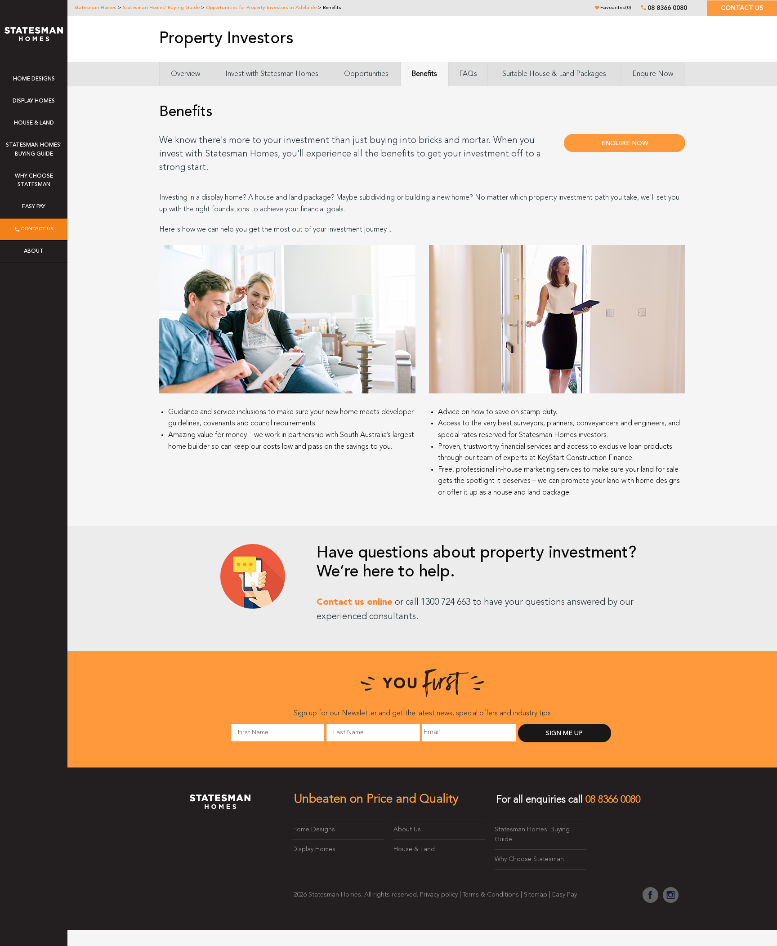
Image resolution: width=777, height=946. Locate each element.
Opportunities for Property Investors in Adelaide (261, 7)
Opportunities (366, 74)
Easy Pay (33, 207)
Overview (185, 74)
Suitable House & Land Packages (554, 74)
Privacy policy (439, 895)
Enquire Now (652, 74)
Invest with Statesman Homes (271, 74)
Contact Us (36, 229)
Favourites (615, 7)
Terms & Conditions (491, 895)
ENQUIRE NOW (624, 143)
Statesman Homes (95, 7)
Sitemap (535, 895)
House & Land (34, 123)
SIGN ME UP (564, 733)
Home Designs (34, 79)
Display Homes (34, 101)
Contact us (742, 8)
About (34, 251)
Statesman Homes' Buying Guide (161, 7)
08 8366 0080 (667, 8)
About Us (407, 829)
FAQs (468, 74)
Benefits (424, 74)
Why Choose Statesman (34, 180)
